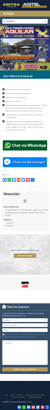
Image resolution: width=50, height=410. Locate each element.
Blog (12, 395)
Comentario (9, 343)
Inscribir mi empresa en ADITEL (35, 395)
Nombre (7, 320)
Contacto (20, 395)
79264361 (9, 223)
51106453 (9, 226)
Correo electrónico (11, 325)
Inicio (6, 395)
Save (26, 286)
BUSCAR (10, 21)
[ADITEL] (25, 5)
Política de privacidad (35, 397)
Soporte (29, 402)
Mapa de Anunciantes (18, 397)
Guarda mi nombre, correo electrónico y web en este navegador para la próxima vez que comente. (23, 335)
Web (5, 330)
